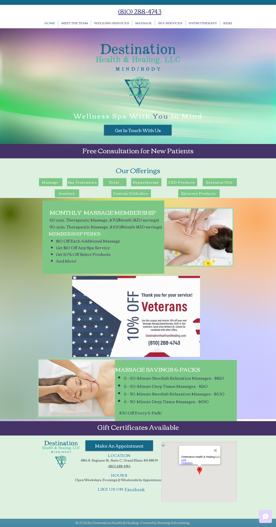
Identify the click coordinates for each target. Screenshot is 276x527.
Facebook (135, 489)
